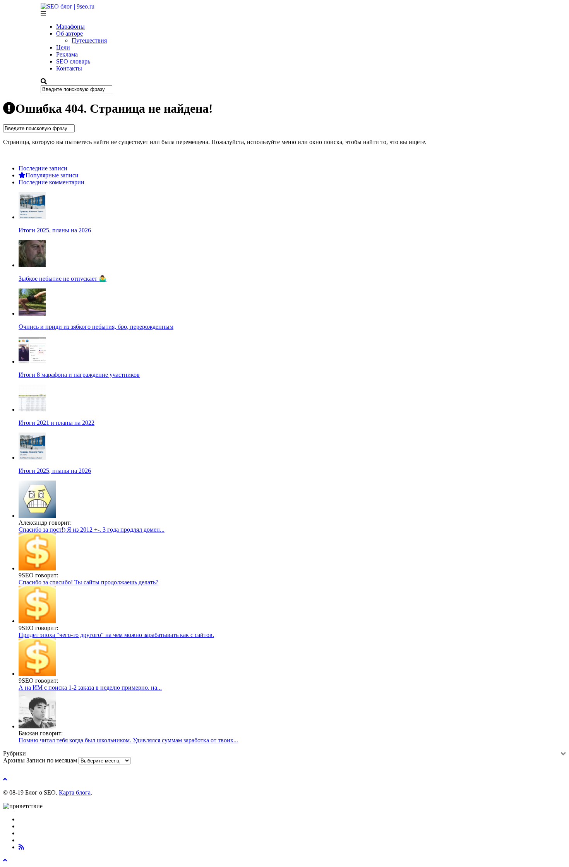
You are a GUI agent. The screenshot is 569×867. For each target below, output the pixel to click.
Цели (63, 47)
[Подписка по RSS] (21, 847)
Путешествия (89, 40)
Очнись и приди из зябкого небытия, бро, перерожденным (96, 326)
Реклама (67, 54)
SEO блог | (70, 6)
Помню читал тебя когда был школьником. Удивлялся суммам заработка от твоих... (128, 740)
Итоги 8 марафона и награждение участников (79, 374)
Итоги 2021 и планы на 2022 (56, 422)
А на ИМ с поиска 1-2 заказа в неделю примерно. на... (90, 687)
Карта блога (75, 792)
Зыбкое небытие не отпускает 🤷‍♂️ (62, 278)
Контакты (69, 68)
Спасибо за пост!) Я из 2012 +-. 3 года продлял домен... (92, 529)
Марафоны (70, 26)
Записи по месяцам (51, 760)
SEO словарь (73, 61)
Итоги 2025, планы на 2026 (55, 230)
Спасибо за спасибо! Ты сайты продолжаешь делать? (88, 582)
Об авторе (69, 33)
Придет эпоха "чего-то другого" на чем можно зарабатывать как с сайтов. (116, 635)
